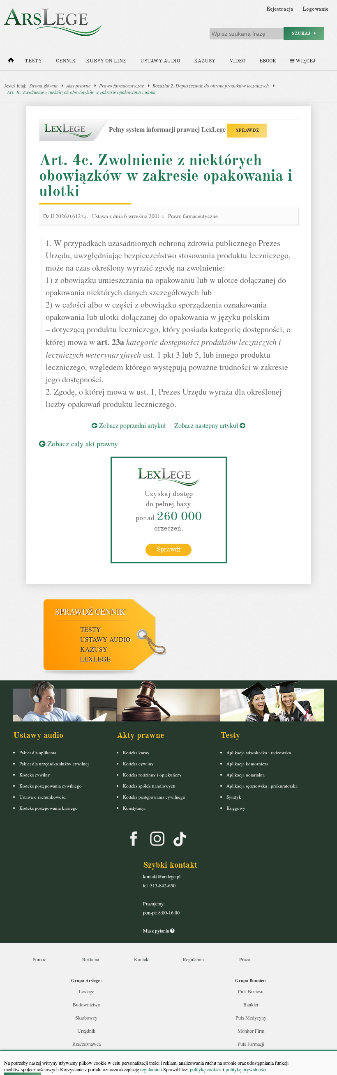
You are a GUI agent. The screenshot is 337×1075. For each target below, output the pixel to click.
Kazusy (204, 61)
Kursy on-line (106, 61)
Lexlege (86, 991)
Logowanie (315, 9)
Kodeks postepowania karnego (48, 808)
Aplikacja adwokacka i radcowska (258, 752)
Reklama (90, 959)
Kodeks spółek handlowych (149, 786)
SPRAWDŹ (247, 130)
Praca (244, 959)
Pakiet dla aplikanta (37, 752)
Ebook (267, 61)
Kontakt (142, 959)
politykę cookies (206, 1069)
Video (237, 61)
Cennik (66, 61)
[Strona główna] (11, 62)
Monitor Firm (251, 1030)
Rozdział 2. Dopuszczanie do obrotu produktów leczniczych (210, 85)
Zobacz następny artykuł (207, 425)
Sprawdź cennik (90, 611)
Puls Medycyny (250, 1017)
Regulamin (193, 959)
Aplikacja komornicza (247, 763)
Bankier (251, 1004)
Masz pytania (156, 930)
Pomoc (39, 959)
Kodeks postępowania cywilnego (50, 786)
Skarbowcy (86, 1017)
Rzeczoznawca (86, 1044)
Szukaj (303, 33)
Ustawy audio (160, 61)
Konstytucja (134, 808)
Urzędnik (86, 1030)
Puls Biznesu (250, 991)
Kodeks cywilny (34, 775)
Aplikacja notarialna (245, 775)
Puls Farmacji (251, 1044)
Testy (33, 61)
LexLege (95, 659)
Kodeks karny (136, 752)
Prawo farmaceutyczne (121, 85)
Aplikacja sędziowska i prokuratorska (262, 786)
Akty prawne (78, 85)
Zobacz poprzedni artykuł (131, 425)
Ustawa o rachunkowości (43, 797)
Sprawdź (169, 549)
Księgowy (235, 808)
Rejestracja (279, 9)
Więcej (304, 61)
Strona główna (43, 85)
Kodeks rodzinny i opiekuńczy (152, 775)
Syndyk (233, 797)
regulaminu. (151, 1069)
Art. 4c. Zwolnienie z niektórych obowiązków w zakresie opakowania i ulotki (81, 92)
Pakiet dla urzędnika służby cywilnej (54, 763)
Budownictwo (86, 1004)
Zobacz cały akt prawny (81, 443)
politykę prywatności (246, 1069)
